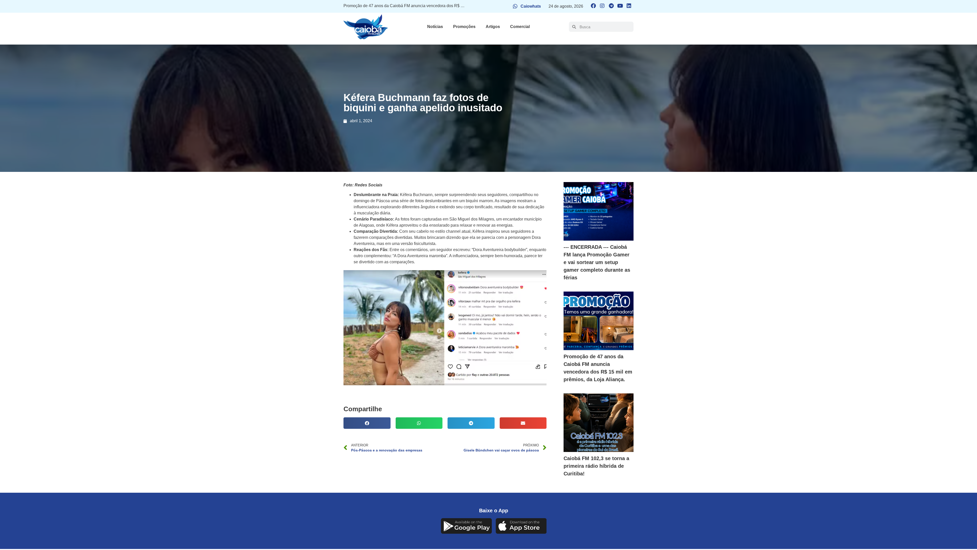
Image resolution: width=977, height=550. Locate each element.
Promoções (464, 26)
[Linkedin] (628, 5)
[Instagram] (602, 5)
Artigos (493, 26)
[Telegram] (611, 5)
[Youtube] (620, 5)
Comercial (520, 26)
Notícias (435, 26)
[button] (367, 423)
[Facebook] (593, 5)
